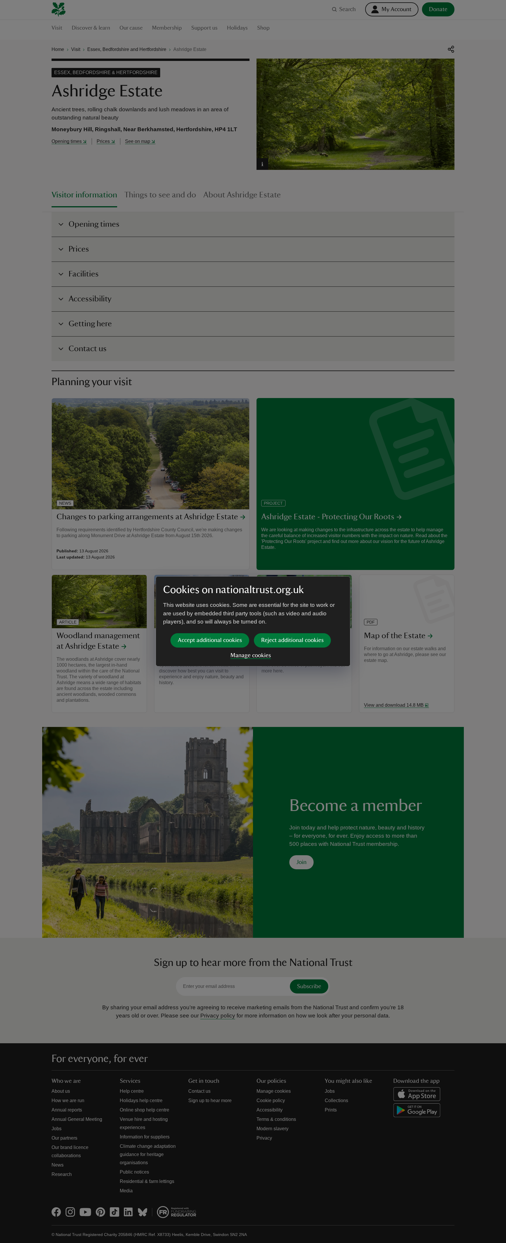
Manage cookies (250, 655)
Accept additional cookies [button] (210, 640)
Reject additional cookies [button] (292, 640)
